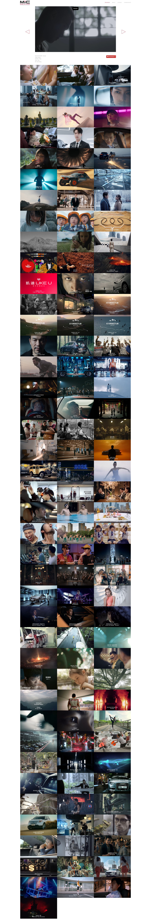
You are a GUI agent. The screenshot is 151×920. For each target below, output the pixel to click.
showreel (107, 2)
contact (119, 2)
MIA (25, 3)
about (113, 2)
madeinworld (127, 2)
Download (111, 56)
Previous (27, 32)
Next (124, 32)
